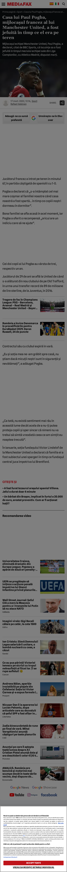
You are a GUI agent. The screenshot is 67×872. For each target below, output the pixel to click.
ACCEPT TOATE (33, 863)
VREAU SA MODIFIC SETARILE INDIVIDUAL (33, 867)
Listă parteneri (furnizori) (10, 857)
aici (24, 835)
